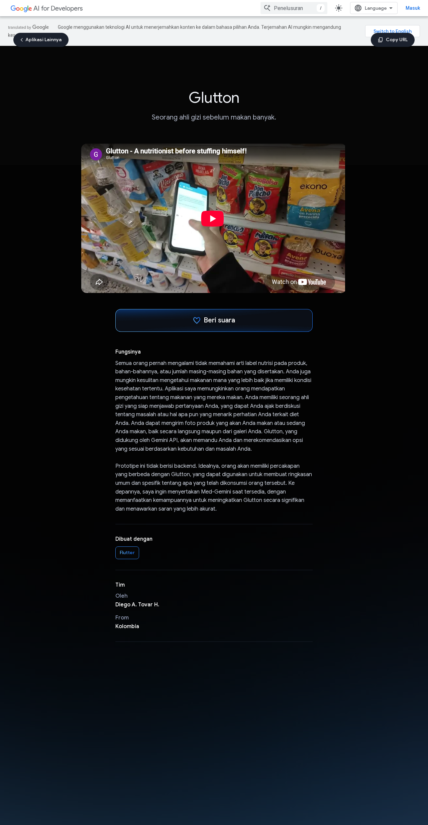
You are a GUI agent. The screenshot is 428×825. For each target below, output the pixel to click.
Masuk (413, 8)
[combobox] (293, 8)
